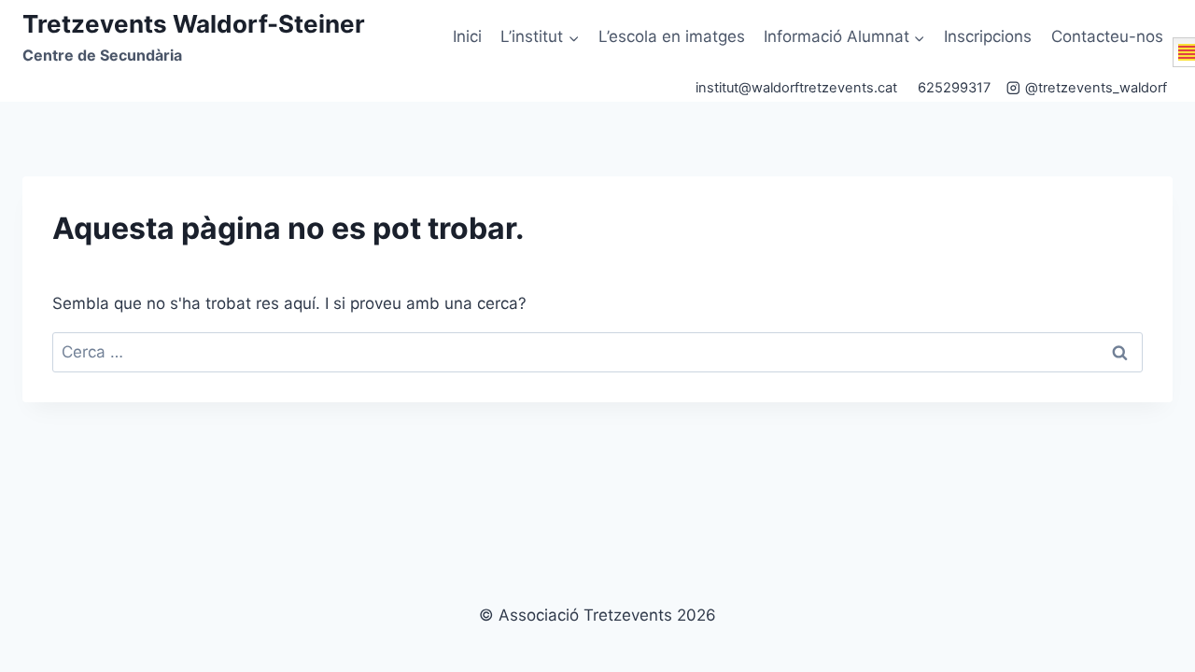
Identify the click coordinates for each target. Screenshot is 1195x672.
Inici (467, 36)
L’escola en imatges (671, 36)
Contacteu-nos (1107, 36)
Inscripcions (988, 36)
